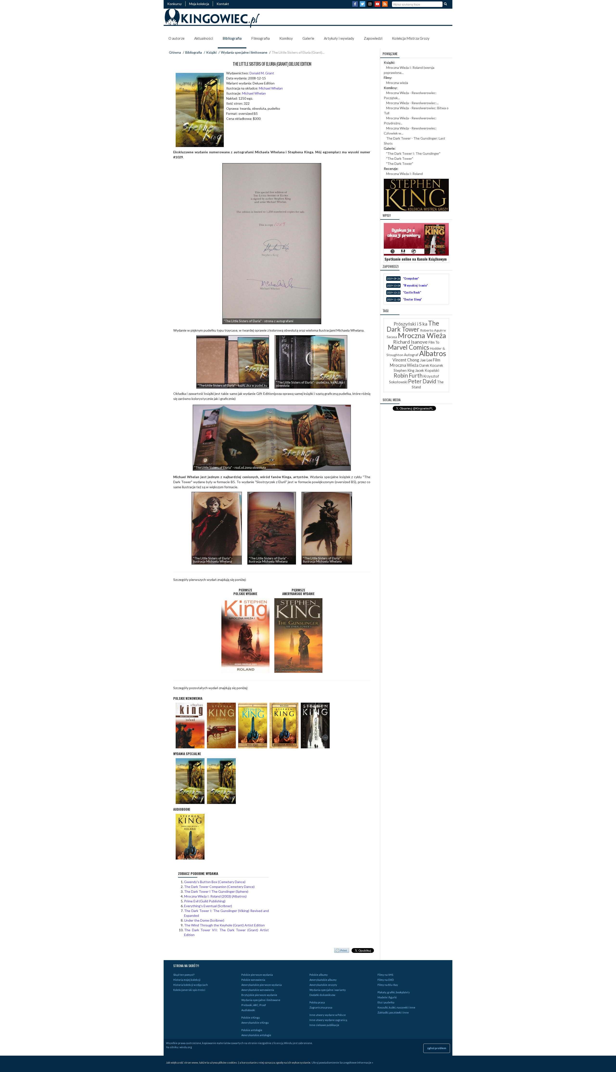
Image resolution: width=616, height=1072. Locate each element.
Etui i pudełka (386, 1002)
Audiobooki (248, 1010)
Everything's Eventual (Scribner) (208, 906)
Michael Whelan (271, 88)
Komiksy (286, 38)
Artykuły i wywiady (339, 38)
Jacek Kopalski (427, 370)
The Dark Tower (413, 326)
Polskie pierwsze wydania (257, 974)
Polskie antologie (251, 1030)
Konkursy (174, 4)
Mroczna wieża (397, 83)
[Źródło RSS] (385, 5)
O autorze (176, 38)
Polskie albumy (318, 974)
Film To (433, 342)
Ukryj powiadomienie (325, 1062)
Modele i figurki (387, 997)
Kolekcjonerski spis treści (189, 989)
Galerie (308, 38)
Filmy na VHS (385, 974)
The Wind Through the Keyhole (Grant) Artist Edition (224, 925)
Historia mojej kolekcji (186, 979)
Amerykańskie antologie (256, 1035)
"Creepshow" (411, 278)
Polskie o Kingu (250, 1017)
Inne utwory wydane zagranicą (328, 1019)
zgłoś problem (436, 1048)
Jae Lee (426, 360)
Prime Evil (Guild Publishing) (204, 901)
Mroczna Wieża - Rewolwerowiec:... (412, 103)
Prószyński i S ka (410, 324)
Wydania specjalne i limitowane (244, 52)
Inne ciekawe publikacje (324, 1025)
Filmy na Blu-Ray (388, 984)
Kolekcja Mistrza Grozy (411, 38)
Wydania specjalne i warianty (327, 989)
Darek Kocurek (431, 365)
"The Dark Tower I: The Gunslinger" (413, 153)
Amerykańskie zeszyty (323, 984)
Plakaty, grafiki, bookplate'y (394, 992)
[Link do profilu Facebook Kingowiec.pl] (355, 5)
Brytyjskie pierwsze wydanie (259, 994)
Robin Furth (408, 375)
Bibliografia (232, 38)
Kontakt (223, 4)
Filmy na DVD (386, 979)
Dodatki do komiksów (322, 994)
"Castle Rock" (412, 292)
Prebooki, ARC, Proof (253, 1005)
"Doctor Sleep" (412, 299)
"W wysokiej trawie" (415, 285)
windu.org (186, 1047)
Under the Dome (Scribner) (204, 920)
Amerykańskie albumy (323, 979)
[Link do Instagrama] (370, 5)
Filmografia (260, 38)
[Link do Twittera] (363, 5)
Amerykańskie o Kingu (255, 1022)
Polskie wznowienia (253, 979)
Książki (211, 52)
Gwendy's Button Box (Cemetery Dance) (214, 882)
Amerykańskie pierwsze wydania (261, 984)
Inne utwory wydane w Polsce (327, 1014)
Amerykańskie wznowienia (257, 989)
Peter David (422, 381)
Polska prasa (317, 1002)
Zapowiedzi (373, 38)
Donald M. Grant (262, 73)
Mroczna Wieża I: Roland (404, 174)
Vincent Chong (405, 359)
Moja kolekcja (199, 4)
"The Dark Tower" (399, 158)
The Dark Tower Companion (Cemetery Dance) (219, 887)
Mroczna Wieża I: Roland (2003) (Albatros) (215, 896)
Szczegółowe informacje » (356, 1062)
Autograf (411, 355)
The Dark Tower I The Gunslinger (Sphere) (216, 891)
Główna (175, 52)
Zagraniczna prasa (320, 1007)
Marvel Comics (408, 347)
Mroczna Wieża (422, 335)
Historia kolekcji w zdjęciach (190, 984)
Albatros (432, 353)
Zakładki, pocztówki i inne (393, 1012)
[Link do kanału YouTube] (378, 5)
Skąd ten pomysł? (183, 974)
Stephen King (404, 370)
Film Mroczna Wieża (415, 362)
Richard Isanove (410, 342)
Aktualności (203, 38)
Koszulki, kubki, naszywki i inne (396, 1007)
